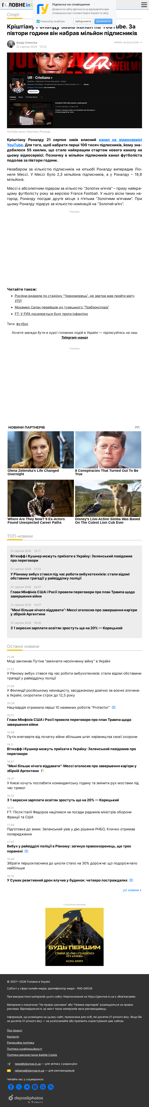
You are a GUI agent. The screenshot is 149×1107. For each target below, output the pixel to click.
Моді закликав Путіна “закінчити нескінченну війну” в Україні (58, 659)
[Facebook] (11, 1087)
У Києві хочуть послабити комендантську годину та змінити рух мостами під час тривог (73, 783)
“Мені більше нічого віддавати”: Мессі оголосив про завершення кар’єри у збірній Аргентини (72, 766)
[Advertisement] (74, 246)
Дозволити (103, 21)
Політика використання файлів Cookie (32, 1054)
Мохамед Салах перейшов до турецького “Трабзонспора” (62, 307)
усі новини (131, 890)
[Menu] (144, 4)
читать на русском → (128, 42)
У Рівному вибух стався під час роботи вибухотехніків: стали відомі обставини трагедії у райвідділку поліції (74, 673)
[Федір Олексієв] (11, 46)
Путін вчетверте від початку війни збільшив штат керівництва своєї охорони (72, 735)
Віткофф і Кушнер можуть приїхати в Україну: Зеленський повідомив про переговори (71, 749)
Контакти (13, 1036)
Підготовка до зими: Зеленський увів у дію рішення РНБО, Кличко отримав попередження (71, 829)
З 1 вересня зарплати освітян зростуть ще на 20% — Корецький (63, 798)
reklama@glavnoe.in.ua (29, 1070)
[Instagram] (35, 1087)
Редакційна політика (20, 1042)
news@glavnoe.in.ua (28, 1063)
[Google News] (43, 1087)
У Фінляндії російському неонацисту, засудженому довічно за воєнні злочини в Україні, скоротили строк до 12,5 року (73, 690)
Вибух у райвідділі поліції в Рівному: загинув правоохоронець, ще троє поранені (69, 846)
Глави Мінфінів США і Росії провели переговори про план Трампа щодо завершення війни (69, 720)
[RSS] (51, 1087)
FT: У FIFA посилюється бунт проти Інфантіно (51, 314)
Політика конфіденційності (24, 1048)
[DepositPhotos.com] (26, 1099)
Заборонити (83, 21)
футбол (22, 324)
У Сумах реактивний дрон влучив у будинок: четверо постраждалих (67, 878)
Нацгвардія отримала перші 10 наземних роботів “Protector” (59, 706)
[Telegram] (27, 1087)
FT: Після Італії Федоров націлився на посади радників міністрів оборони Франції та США (69, 812)
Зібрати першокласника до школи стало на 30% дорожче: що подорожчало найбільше (72, 863)
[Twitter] (19, 1087)
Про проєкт (14, 1030)
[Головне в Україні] (20, 5)
